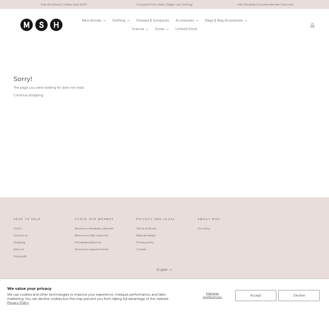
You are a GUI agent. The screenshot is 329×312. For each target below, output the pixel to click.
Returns (18, 249)
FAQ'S (17, 228)
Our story (204, 228)
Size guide (19, 256)
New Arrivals (92, 20)
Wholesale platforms (88, 242)
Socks (160, 29)
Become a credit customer (91, 235)
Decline (299, 295)
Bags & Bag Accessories (224, 20)
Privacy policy (145, 242)
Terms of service (146, 228)
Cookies (141, 249)
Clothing (119, 20)
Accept (255, 295)
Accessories (185, 20)
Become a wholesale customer (94, 228)
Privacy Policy (18, 303)
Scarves (138, 29)
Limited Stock (186, 29)
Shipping (19, 242)
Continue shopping (28, 95)
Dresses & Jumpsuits (152, 20)
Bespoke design (146, 235)
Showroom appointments (91, 249)
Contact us (20, 235)
